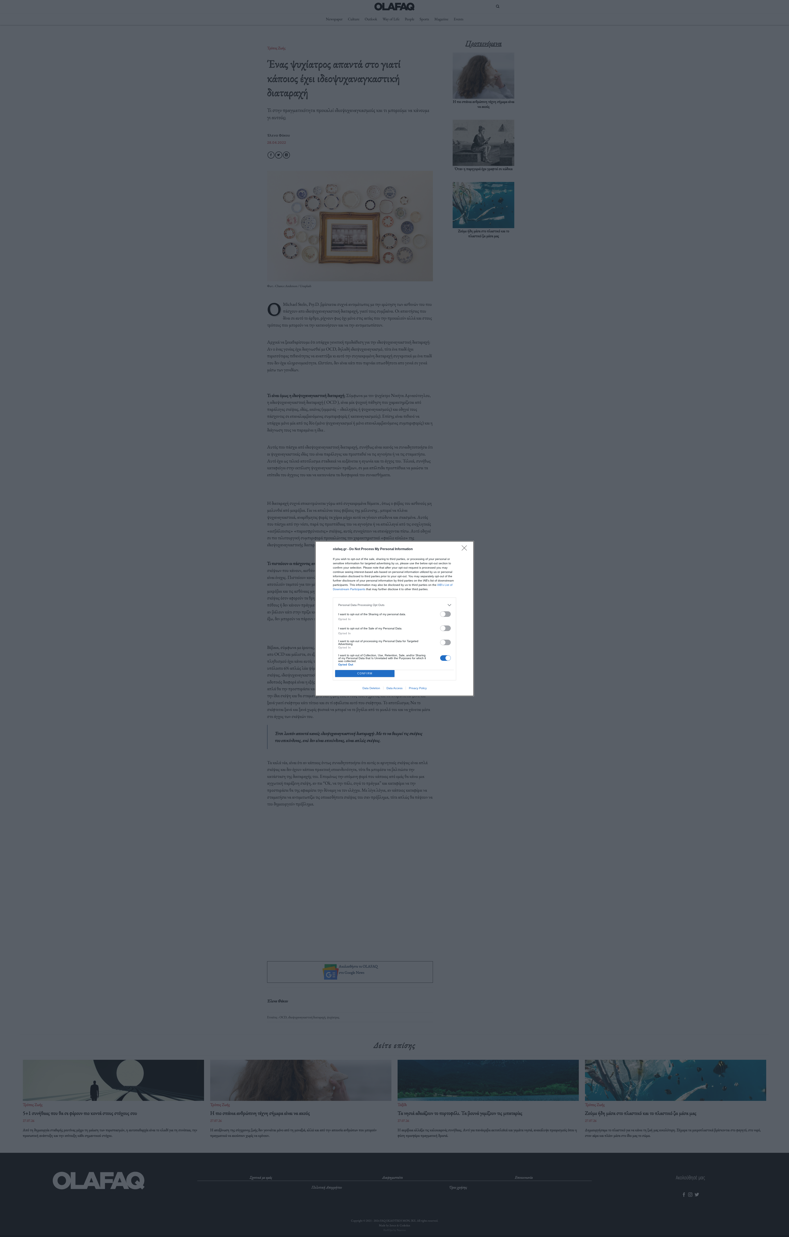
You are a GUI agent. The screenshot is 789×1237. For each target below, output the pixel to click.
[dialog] (394, 618)
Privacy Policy (418, 688)
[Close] (465, 549)
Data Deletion (371, 688)
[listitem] (394, 605)
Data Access (394, 688)
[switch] (445, 614)
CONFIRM (365, 673)
